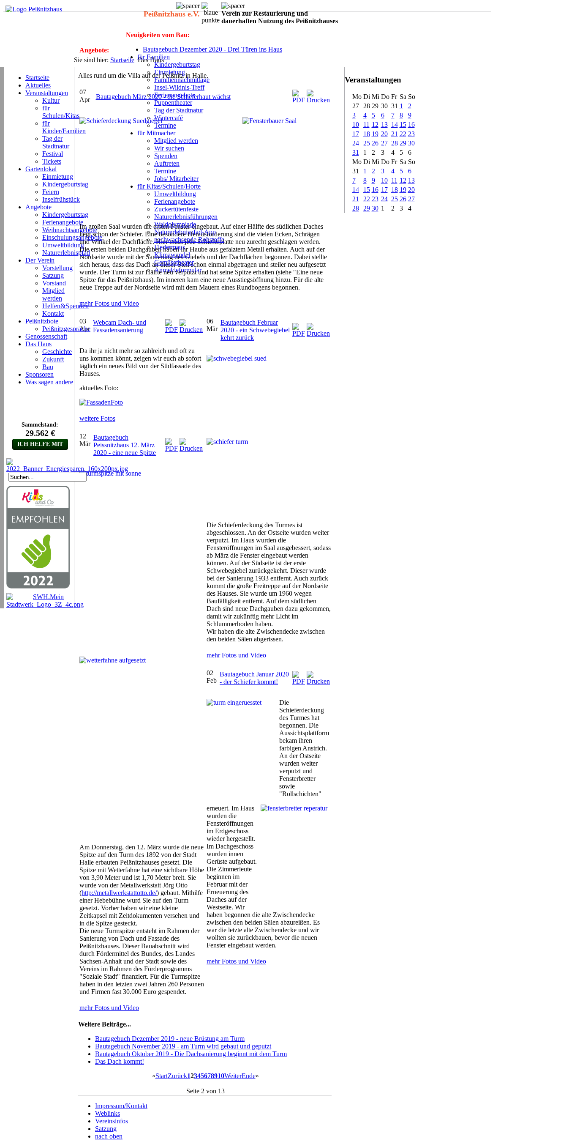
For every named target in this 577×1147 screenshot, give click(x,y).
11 (366, 124)
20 (384, 133)
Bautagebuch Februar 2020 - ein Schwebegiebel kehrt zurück (255, 330)
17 (355, 133)
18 (366, 133)
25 (366, 143)
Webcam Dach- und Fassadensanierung (119, 326)
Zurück (177, 1075)
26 (375, 143)
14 (394, 124)
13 (384, 124)
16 (411, 124)
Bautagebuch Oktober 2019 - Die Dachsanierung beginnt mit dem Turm (191, 1053)
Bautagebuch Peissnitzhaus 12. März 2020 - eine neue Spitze (124, 445)
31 (355, 152)
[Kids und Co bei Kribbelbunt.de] (38, 586)
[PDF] (298, 100)
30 (411, 143)
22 (403, 133)
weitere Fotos (97, 418)
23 (411, 133)
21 (394, 133)
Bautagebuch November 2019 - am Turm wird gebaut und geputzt (183, 1046)
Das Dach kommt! (119, 1061)
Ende (249, 1075)
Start (161, 1075)
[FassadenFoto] (102, 402)
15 (403, 124)
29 (403, 143)
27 (384, 143)
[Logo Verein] (33, 9)
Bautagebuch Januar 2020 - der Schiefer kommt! (254, 678)
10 (355, 124)
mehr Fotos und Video (109, 303)
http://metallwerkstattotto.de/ (119, 892)
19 (375, 133)
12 (375, 124)
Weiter (233, 1075)
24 (355, 143)
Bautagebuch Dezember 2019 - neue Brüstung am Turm (170, 1038)
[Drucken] (318, 100)
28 (394, 143)
